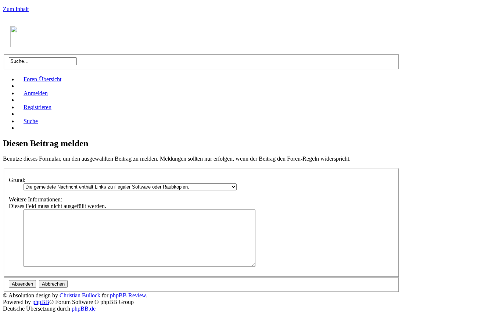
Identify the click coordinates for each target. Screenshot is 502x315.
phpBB (40, 302)
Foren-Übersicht (42, 79)
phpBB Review (128, 295)
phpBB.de (84, 308)
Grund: (17, 180)
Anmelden (36, 93)
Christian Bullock (80, 295)
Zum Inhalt (16, 9)
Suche (31, 121)
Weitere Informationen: (35, 199)
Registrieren (37, 107)
